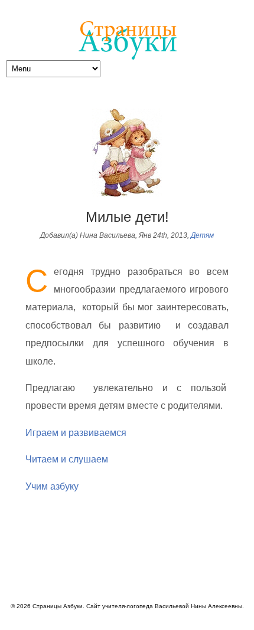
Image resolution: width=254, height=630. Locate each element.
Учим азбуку (52, 486)
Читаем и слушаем (66, 459)
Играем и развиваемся (75, 433)
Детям (202, 235)
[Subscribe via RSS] (248, 569)
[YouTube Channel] (232, 569)
